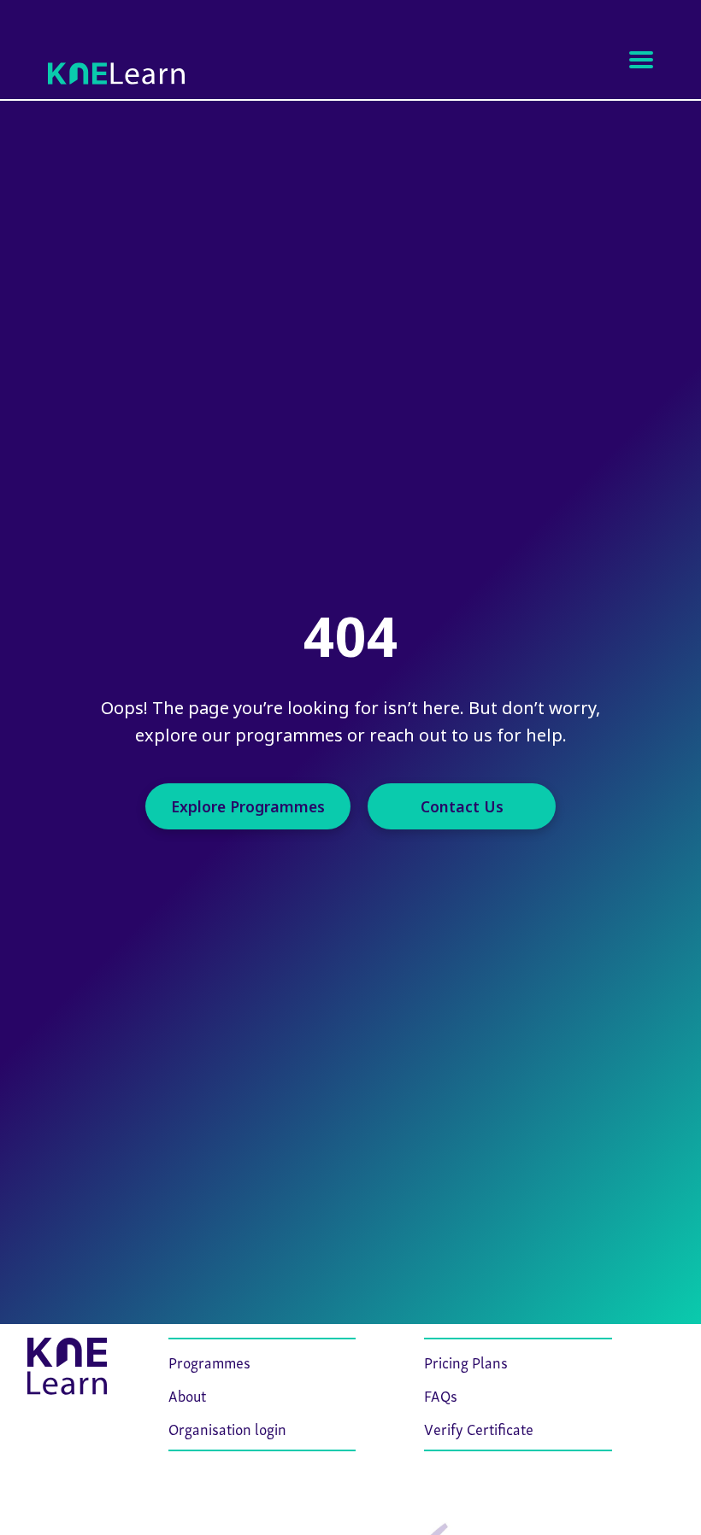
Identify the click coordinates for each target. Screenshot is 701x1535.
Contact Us (462, 806)
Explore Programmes (248, 806)
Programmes (209, 1361)
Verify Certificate (478, 1427)
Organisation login (227, 1427)
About (187, 1394)
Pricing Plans (466, 1361)
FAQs (440, 1394)
